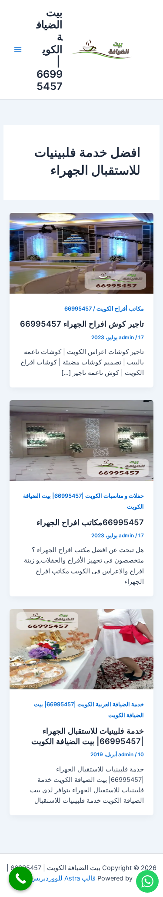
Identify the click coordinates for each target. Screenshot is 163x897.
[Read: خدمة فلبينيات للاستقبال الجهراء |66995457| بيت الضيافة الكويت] (81, 649)
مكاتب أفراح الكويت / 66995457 (104, 308)
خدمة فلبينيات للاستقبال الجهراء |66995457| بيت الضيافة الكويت (87, 736)
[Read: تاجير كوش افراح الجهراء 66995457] (81, 253)
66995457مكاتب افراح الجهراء (90, 522)
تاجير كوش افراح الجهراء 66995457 (82, 323)
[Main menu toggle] (18, 49)
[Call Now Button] (21, 878)
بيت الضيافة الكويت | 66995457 (50, 49)
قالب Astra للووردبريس (63, 878)
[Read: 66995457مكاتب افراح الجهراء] (81, 440)
